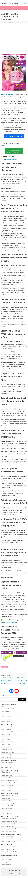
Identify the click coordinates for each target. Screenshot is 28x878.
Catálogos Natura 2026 (6, 747)
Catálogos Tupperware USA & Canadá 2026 (10, 839)
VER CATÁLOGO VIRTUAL (14, 136)
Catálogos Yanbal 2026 (6, 864)
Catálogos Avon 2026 (5, 734)
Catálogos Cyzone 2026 (6, 862)
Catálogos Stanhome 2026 (7, 731)
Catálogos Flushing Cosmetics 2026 (9, 828)
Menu (14, 7)
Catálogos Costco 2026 (6, 765)
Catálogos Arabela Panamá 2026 (8, 823)
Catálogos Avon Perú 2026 (7, 805)
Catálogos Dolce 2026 (6, 790)
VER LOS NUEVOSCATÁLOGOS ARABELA (14, 151)
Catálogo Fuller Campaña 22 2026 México (6, 680)
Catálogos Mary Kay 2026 (6, 744)
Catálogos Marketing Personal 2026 (9, 780)
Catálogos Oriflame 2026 (6, 749)
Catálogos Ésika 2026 (6, 859)
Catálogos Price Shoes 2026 (7, 708)
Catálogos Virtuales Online (14, 3)
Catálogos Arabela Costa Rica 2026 (9, 821)
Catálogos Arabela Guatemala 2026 (9, 818)
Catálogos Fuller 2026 (6, 737)
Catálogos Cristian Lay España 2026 (9, 849)
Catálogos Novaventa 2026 (7, 795)
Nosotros (11, 873)
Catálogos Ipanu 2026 (6, 787)
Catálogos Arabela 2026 (6, 729)
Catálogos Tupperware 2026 (7, 726)
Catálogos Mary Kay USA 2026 (8, 841)
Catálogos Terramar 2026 (6, 754)
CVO (5, 22)
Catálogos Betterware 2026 (7, 742)
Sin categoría (4, 667)
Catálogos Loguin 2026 (6, 777)
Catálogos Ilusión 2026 (6, 714)
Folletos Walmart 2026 (6, 767)
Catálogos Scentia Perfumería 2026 (9, 826)
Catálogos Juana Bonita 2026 (7, 785)
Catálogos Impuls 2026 (6, 716)
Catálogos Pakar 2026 (6, 719)
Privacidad (17, 873)
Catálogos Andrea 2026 (6, 706)
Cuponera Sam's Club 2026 (7, 762)
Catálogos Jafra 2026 (5, 739)
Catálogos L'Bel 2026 (5, 857)
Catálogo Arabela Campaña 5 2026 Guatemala (22, 680)
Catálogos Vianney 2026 (6, 757)
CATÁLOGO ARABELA (11, 622)
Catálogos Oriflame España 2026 (8, 846)
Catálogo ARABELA (8, 94)
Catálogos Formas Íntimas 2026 (8, 782)
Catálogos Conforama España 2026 (9, 851)
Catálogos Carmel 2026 (6, 772)
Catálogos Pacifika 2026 (6, 775)
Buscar (2, 695)
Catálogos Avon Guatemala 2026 (8, 831)
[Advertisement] (14, 39)
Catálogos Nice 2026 (5, 721)
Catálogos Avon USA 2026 (7, 836)
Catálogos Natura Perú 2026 (7, 808)
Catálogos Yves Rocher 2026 (7, 752)
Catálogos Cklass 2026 (6, 711)
